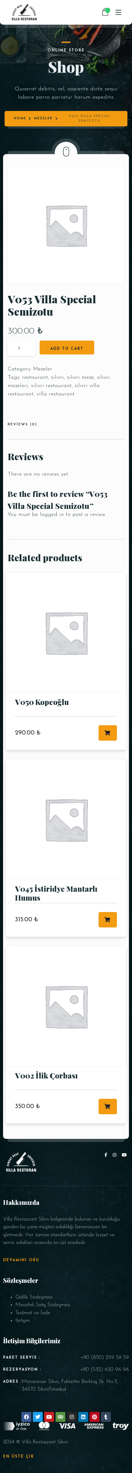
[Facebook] (107, 1155)
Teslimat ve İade (32, 1312)
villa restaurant (56, 394)
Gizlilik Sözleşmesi (33, 1297)
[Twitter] (38, 1417)
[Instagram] (116, 1155)
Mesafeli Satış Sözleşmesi (42, 1304)
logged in (52, 515)
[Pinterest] (94, 1417)
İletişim (22, 1320)
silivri (57, 377)
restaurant (35, 377)
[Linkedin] (83, 1417)
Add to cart (66, 349)
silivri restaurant (51, 386)
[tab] (25, 425)
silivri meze (80, 377)
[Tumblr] (106, 1417)
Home (20, 118)
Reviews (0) (22, 424)
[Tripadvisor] (60, 1417)
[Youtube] (124, 1155)
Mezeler (43, 118)
